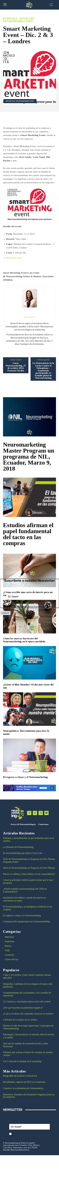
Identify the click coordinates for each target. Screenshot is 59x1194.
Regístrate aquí (13, 258)
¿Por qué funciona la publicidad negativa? (23, 1007)
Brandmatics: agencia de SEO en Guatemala (24, 1082)
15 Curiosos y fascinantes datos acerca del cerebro (27, 1001)
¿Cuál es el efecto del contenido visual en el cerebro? (28, 1013)
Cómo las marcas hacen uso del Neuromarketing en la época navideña (24, 640)
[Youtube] (46, 813)
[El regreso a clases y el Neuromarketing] (29, 755)
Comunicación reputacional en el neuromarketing (26, 921)
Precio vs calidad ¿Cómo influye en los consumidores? (29, 874)
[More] (38, 118)
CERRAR (5, 613)
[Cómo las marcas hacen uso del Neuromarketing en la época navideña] (29, 616)
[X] (41, 813)
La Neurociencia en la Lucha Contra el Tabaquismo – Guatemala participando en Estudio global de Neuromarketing (43, 370)
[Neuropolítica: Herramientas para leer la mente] (29, 709)
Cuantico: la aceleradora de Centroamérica (23, 1088)
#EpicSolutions (24, 1150)
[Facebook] (29, 813)
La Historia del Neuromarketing (18, 847)
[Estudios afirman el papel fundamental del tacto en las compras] (29, 497)
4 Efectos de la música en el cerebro (20, 1019)
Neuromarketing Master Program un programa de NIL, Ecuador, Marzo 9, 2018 (28, 456)
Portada (10, 18)
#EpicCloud (14, 1150)
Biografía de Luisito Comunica (20, 1075)
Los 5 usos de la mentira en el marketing (22, 1061)
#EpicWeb (6, 1150)
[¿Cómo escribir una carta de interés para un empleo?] (29, 570)
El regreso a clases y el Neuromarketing (25, 777)
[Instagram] (35, 813)
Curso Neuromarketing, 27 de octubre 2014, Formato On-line (16, 367)
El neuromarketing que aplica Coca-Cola (22, 853)
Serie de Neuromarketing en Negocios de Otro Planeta (29, 868)
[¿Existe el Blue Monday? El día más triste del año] (29, 663)
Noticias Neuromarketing (18, 20)
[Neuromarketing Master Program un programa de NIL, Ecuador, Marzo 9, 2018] (29, 417)
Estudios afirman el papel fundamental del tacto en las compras (28, 534)
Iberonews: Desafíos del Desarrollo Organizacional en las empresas (29, 1095)
